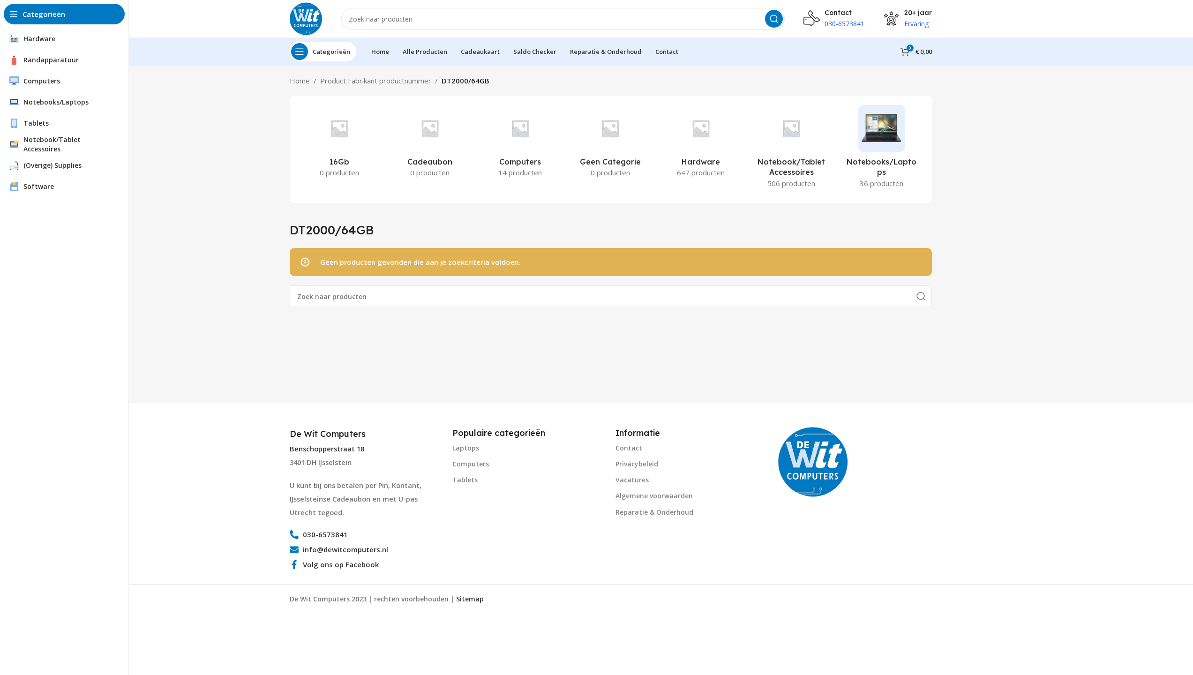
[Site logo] (306, 17)
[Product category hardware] (701, 144)
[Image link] (813, 460)
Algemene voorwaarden (654, 495)
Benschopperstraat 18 (327, 448)
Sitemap (470, 598)
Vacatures (632, 479)
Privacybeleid (636, 463)
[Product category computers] (520, 144)
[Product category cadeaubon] (429, 144)
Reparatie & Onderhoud (654, 512)
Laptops (465, 447)
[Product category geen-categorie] (610, 144)
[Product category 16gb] (339, 144)
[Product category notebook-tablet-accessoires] (791, 149)
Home (300, 80)
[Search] (774, 19)
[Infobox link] (329, 434)
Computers (470, 463)
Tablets (465, 479)
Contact (628, 447)
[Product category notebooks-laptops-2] (882, 149)
